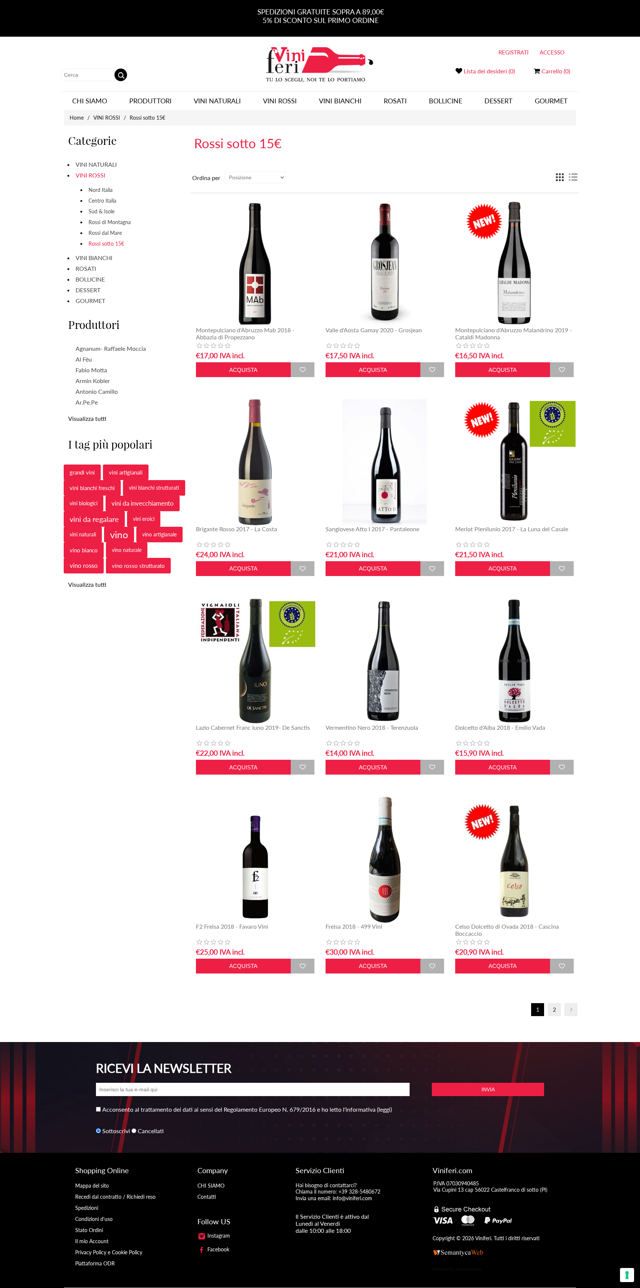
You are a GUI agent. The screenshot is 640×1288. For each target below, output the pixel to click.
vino (119, 534)
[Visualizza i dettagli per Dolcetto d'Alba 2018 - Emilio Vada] (514, 661)
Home (77, 117)
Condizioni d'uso (94, 1219)
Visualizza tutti (87, 418)
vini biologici (83, 503)
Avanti (570, 1009)
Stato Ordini (89, 1230)
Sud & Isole (101, 211)
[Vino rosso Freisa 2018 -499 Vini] (384, 859)
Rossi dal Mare (105, 233)
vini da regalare (94, 519)
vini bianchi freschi (92, 488)
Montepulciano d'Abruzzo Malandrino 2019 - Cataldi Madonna (513, 333)
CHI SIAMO (89, 101)
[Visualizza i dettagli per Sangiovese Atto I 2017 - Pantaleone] (384, 462)
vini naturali (83, 534)
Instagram (218, 1235)
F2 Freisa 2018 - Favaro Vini (232, 926)
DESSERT (498, 101)
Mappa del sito (92, 1185)
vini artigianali (126, 472)
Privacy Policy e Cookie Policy (108, 1252)
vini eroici (143, 519)
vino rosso (84, 565)
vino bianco (84, 550)
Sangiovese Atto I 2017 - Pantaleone (372, 528)
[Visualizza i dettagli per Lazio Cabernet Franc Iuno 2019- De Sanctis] (255, 661)
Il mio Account (92, 1241)
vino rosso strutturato (138, 565)
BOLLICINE (445, 101)
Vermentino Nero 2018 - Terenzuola (372, 727)
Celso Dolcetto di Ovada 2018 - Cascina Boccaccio (507, 930)
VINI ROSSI (280, 101)
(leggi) (384, 1109)
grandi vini (82, 472)
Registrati (514, 52)
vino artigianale (159, 534)
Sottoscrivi (116, 1130)
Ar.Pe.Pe (87, 402)
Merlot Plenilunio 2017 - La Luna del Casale (511, 528)
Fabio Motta (91, 369)
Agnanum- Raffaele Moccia (111, 348)
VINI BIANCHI (340, 101)
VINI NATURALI (217, 101)
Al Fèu (84, 359)
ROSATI (395, 101)
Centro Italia (102, 200)
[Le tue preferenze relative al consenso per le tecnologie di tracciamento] (627, 1275)
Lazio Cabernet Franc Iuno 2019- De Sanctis (253, 727)
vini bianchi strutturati (154, 488)
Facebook (217, 1249)
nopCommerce (468, 1269)
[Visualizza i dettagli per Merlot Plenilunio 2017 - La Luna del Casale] (514, 462)
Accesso (552, 52)
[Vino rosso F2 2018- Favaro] (255, 859)
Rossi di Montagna (110, 222)
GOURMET (551, 101)
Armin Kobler (93, 380)
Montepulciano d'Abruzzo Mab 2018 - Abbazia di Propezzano (245, 333)
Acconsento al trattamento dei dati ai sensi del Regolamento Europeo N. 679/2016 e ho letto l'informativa (239, 1109)
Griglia (559, 177)
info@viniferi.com (352, 1198)
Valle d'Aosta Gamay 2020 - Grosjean (374, 329)
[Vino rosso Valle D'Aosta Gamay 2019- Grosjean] (384, 263)
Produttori (150, 101)
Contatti (206, 1197)
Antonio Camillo (97, 391)
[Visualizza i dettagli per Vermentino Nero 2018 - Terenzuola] (384, 661)
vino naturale (126, 550)
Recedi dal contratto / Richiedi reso (115, 1197)
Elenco (573, 177)
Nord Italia (101, 190)
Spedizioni (86, 1208)
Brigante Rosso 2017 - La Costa (236, 528)
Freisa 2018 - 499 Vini (354, 926)
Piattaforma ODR (95, 1263)
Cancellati (151, 1130)
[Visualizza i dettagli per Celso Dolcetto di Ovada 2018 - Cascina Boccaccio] (514, 859)
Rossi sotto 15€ (106, 243)
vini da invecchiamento (142, 503)
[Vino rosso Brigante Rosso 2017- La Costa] (255, 462)
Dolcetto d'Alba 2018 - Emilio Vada (500, 727)
